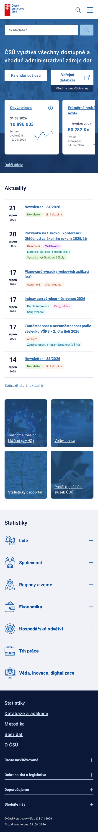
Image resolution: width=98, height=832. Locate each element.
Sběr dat (14, 734)
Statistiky (15, 703)
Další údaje (14, 165)
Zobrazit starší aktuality (24, 385)
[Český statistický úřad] (14, 10)
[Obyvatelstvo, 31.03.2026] (32, 127)
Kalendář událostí (26, 75)
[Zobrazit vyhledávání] (78, 10)
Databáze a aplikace (26, 713)
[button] (50, 108)
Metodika (15, 724)
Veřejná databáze (67, 77)
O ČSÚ (11, 745)
